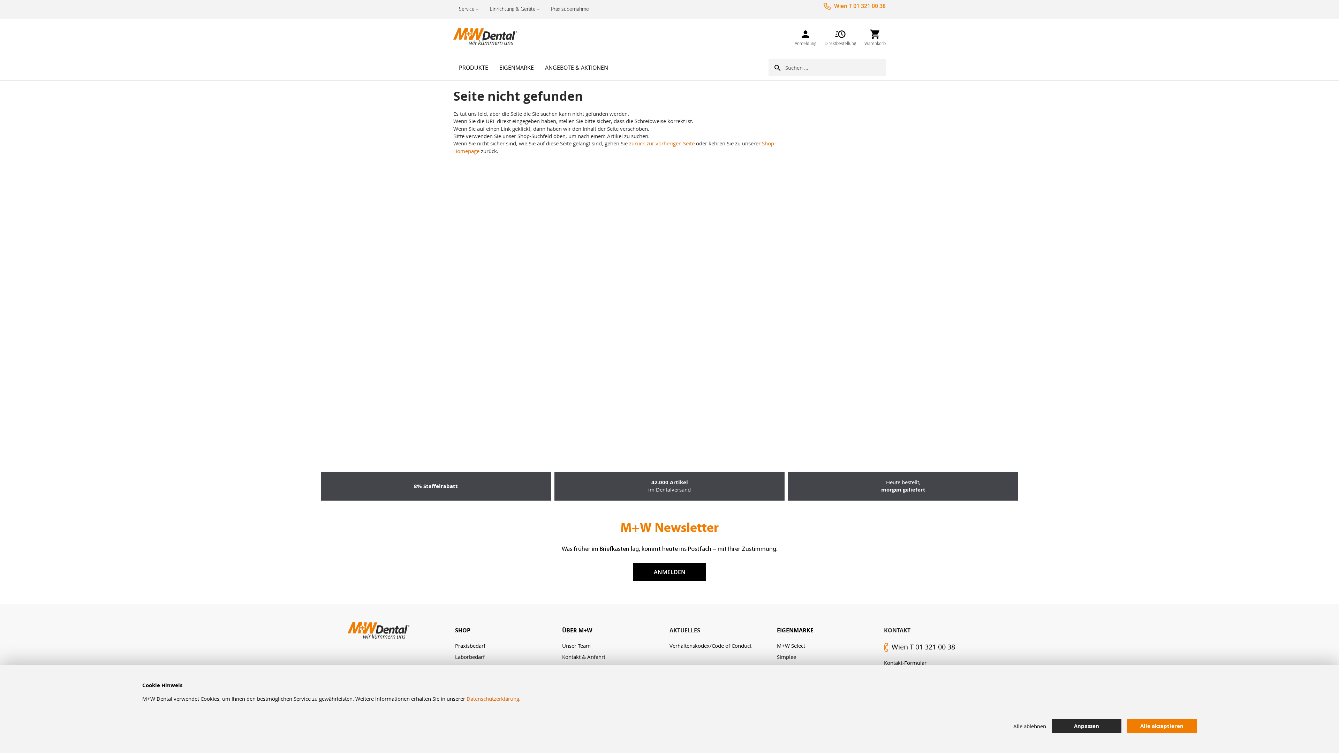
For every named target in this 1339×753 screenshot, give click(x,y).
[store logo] (488, 36)
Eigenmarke (795, 630)
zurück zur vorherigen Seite (662, 143)
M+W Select (791, 645)
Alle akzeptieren (1161, 726)
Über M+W (577, 630)
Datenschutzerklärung (493, 698)
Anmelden (670, 572)
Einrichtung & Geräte (513, 9)
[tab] (508, 630)
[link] (805, 36)
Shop (462, 630)
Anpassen (1086, 726)
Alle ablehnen (1029, 726)
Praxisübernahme (570, 9)
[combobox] (835, 67)
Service (467, 9)
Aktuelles (685, 630)
